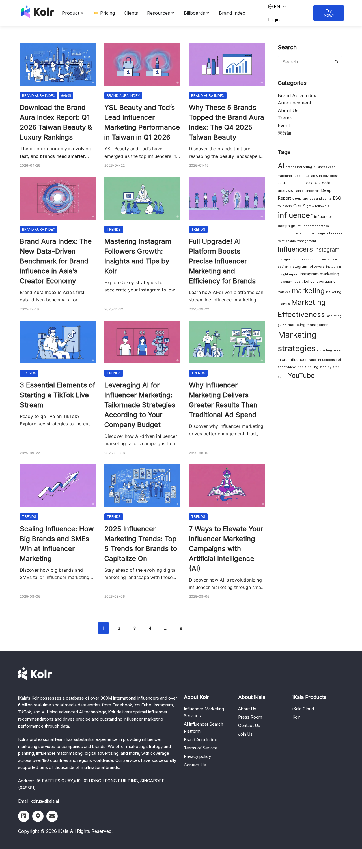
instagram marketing (319, 273)
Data (317, 183)
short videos (287, 367)
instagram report (290, 282)
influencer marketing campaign (301, 233)
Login (274, 19)
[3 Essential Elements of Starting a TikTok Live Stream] (58, 342)
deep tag (300, 198)
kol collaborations (319, 281)
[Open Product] (82, 13)
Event (284, 125)
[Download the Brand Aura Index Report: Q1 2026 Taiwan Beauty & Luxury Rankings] (58, 64)
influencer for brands (313, 226)
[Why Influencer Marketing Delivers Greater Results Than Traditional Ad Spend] (227, 342)
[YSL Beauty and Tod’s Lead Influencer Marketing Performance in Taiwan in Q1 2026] (142, 64)
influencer (295, 215)
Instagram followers (307, 266)
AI (281, 166)
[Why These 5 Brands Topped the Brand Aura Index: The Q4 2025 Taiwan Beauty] (227, 64)
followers (285, 206)
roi (338, 359)
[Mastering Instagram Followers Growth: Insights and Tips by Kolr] (142, 198)
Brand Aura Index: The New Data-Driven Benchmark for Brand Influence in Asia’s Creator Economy (56, 261)
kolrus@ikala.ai (45, 801)
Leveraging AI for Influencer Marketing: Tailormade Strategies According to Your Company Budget (139, 405)
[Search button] (336, 61)
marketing (308, 290)
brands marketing (299, 167)
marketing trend (329, 350)
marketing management (309, 324)
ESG (337, 198)
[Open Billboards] (208, 13)
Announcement (294, 103)
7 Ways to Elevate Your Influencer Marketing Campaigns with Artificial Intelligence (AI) (226, 549)
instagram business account (299, 259)
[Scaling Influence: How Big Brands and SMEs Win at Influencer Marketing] (58, 485)
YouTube (301, 376)
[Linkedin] (23, 816)
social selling (308, 367)
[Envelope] (52, 816)
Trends (114, 229)
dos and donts (320, 198)
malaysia (284, 292)
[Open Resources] (173, 13)
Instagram (326, 249)
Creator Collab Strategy (311, 176)
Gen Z (299, 205)
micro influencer (292, 359)
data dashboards (307, 191)
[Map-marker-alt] (38, 816)
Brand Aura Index (38, 95)
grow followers (318, 206)
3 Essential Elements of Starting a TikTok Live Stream (57, 395)
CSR (309, 183)
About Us (288, 110)
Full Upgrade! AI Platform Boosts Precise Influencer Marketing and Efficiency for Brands (222, 261)
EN (277, 6)
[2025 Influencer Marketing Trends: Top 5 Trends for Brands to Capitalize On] (142, 485)
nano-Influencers (321, 360)
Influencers (295, 249)
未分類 (66, 95)
